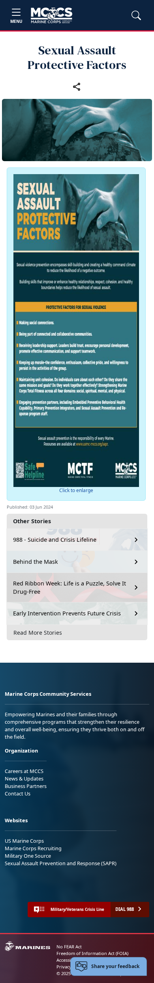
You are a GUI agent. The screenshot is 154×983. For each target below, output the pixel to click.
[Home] (51, 15)
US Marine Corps (24, 840)
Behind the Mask (35, 561)
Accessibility (68, 960)
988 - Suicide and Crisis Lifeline (54, 539)
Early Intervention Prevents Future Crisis (67, 613)
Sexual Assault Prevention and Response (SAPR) (60, 863)
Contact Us (17, 793)
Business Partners (26, 786)
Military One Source (28, 855)
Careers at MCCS (24, 771)
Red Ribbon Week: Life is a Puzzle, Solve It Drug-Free (69, 588)
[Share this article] (77, 86)
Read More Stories (37, 632)
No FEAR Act (69, 947)
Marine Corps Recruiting (33, 848)
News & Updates (24, 778)
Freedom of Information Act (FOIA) (92, 953)
